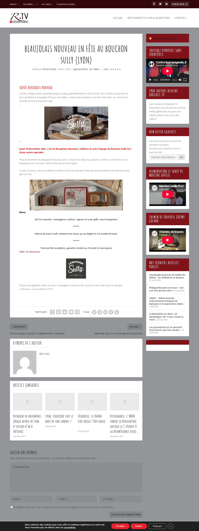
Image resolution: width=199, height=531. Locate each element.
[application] (167, 71)
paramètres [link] (69, 527)
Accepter (120, 526)
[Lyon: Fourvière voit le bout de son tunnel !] (60, 401)
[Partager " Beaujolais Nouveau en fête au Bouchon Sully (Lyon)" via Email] (71, 312)
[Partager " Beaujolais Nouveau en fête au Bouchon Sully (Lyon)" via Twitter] (59, 312)
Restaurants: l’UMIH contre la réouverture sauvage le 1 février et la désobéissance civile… (124, 424)
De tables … (29, 4)
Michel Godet (49, 69)
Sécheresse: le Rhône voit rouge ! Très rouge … (92, 421)
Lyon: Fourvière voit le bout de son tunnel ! (59, 419)
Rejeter (138, 526)
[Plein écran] (185, 79)
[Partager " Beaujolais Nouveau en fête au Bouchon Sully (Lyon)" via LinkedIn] (65, 312)
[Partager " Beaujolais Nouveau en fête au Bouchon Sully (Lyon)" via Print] (77, 312)
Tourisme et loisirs (65, 4)
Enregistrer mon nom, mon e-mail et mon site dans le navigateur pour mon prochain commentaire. (63, 507)
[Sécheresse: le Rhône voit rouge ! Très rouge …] (92, 401)
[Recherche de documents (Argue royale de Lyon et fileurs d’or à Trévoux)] (27, 401)
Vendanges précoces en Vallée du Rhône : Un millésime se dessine (167, 276)
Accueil (118, 18)
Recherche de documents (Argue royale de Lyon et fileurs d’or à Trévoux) (27, 424)
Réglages (157, 526)
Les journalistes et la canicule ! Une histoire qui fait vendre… (166, 328)
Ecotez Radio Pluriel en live (164, 38)
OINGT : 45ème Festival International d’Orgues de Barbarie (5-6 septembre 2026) (165, 301)
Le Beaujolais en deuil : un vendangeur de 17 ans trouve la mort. (166, 316)
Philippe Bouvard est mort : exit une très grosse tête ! (166, 289)
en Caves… (47, 4)
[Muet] (180, 79)
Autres (13, 4)
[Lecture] (150, 79)
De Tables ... (95, 69)
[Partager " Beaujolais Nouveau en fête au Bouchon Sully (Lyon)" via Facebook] (52, 312)
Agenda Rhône (80, 69)
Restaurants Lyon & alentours (148, 18)
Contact (181, 18)
